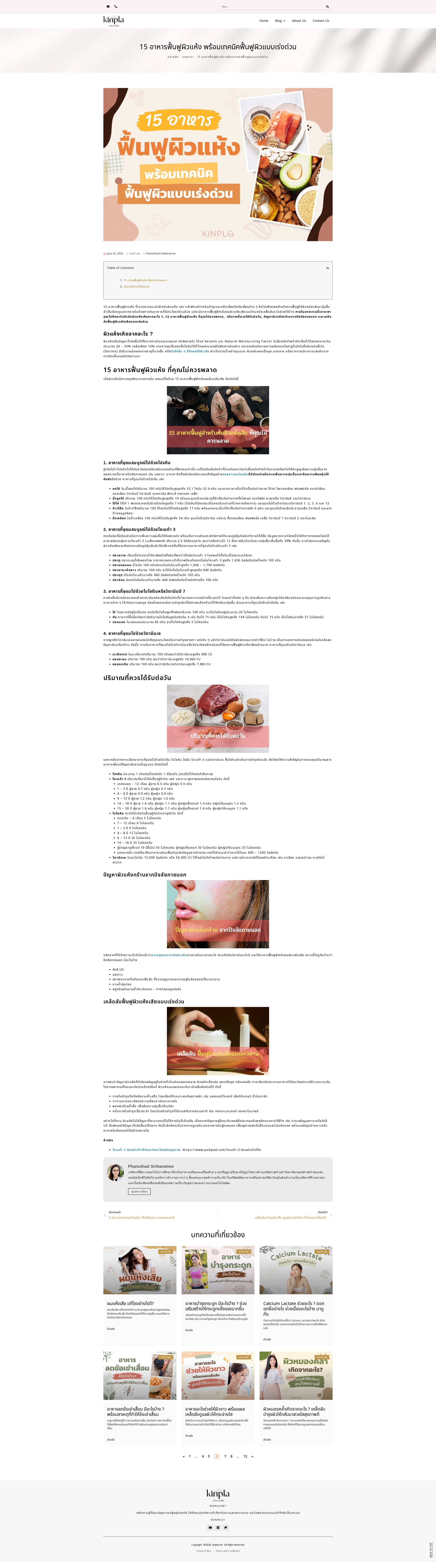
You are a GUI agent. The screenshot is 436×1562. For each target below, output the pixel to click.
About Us (299, 21)
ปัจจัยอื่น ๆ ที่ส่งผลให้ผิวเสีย (190, 351)
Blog (278, 21)
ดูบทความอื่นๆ (139, 1191)
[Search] (327, 6)
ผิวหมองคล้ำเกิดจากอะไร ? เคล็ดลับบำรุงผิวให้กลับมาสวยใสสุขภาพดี (294, 1412)
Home (263, 21)
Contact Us (321, 21)
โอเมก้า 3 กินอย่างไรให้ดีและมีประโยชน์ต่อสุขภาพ (146, 1150)
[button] (327, 268)
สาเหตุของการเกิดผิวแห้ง (169, 955)
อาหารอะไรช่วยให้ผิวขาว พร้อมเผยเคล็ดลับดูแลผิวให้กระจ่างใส (215, 1412)
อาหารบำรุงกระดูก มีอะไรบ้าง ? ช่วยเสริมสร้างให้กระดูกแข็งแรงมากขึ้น (216, 1306)
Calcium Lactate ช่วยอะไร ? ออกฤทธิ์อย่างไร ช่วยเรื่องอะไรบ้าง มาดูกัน (293, 1309)
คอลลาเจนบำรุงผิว (235, 474)
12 (245, 1456)
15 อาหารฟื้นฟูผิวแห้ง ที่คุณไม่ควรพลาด (145, 280)
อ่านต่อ (111, 1329)
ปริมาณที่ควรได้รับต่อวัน (136, 287)
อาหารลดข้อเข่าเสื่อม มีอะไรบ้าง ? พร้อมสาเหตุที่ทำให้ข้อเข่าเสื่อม (135, 1412)
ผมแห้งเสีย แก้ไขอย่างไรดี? (130, 1303)
